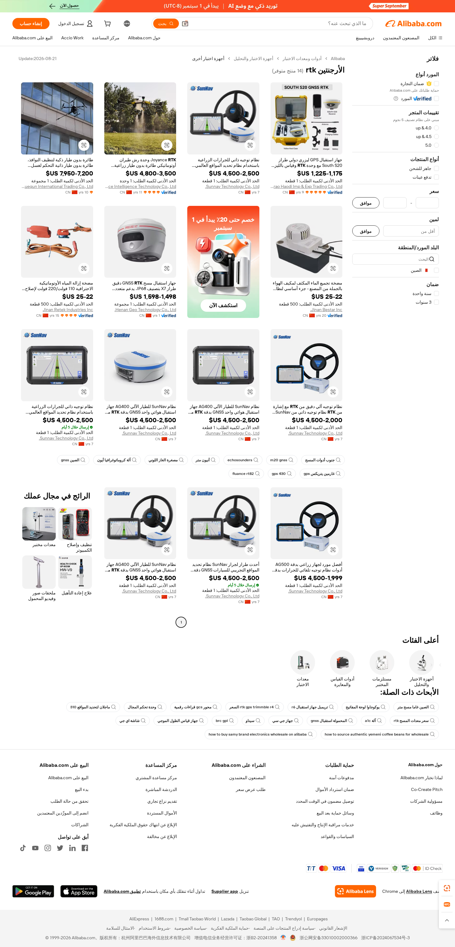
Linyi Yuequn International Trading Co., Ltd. (57, 186)
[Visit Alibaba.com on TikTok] (23, 848)
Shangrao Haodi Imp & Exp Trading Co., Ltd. (307, 186)
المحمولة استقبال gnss (329, 721)
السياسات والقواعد (337, 836)
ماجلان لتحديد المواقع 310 (90, 707)
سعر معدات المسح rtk (411, 721)
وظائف (436, 812)
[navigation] (395, 341)
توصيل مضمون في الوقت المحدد (325, 801)
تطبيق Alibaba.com (122, 891)
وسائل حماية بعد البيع (335, 812)
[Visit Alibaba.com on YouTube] (35, 848)
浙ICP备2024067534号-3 (385, 937)
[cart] (106, 24)
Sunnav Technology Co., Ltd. (232, 186)
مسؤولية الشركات (426, 801)
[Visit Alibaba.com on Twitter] (60, 848)
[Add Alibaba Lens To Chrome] (355, 891)
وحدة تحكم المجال (142, 707)
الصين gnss (70, 460)
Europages (317, 918)
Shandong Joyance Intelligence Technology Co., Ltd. (140, 186)
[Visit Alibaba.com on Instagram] (47, 848)
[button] (185, 23)
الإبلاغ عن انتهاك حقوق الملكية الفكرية (143, 824)
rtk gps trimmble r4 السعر (251, 707)
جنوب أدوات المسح (320, 460)
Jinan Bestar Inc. (326, 309)
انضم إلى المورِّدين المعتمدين (63, 812)
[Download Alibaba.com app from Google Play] (33, 891)
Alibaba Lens (419, 891)
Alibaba (338, 58)
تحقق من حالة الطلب (69, 801)
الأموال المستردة (162, 812)
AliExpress (139, 918)
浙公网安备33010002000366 (329, 937)
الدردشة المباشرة (161, 789)
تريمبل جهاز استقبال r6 (310, 707)
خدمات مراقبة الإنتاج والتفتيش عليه (323, 824)
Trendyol (293, 918)
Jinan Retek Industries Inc (68, 309)
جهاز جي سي (282, 721)
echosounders (240, 460)
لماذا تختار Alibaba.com (422, 777)
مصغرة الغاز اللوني (163, 460)
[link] (447, 888)
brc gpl (222, 721)
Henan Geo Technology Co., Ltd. (145, 309)
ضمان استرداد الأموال (334, 789)
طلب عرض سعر (251, 789)
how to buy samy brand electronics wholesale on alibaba (258, 734)
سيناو (250, 721)
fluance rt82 (243, 473)
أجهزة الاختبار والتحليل (253, 58)
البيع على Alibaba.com (68, 777)
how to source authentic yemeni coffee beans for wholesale (377, 734)
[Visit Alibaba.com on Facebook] (85, 848)
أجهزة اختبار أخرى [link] (208, 58)
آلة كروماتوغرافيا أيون (114, 460)
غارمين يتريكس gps (319, 473)
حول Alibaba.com (425, 764)
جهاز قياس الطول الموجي (178, 721)
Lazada (227, 918)
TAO (276, 918)
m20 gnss (278, 460)
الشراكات (80, 824)
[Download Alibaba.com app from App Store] (79, 891)
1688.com (163, 918)
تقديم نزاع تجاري (162, 801)
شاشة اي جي (129, 721)
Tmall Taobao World (197, 918)
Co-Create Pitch (427, 789)
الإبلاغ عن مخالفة (162, 836)
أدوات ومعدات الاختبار (302, 58)
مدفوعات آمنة (341, 777)
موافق (366, 203)
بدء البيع (82, 789)
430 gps (279, 473)
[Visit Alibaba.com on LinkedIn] (72, 848)
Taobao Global (253, 918)
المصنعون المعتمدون (247, 777)
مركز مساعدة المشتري (156, 777)
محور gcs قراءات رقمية (192, 707)
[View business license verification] (283, 938)
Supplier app (224, 891)
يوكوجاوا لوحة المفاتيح (362, 707)
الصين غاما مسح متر (413, 707)
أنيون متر (203, 460)
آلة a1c (370, 721)
